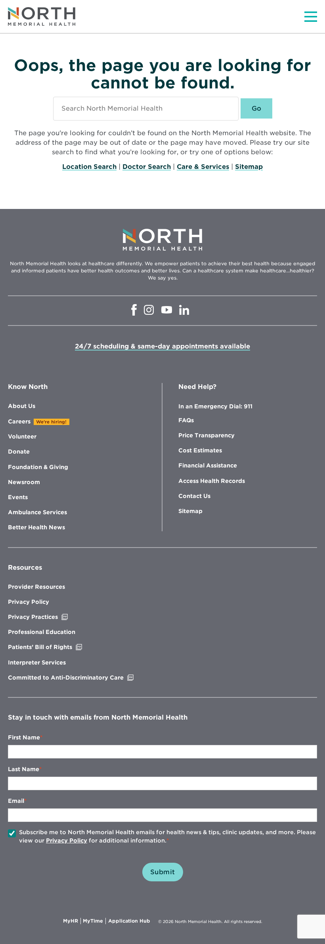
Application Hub (129, 921)
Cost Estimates (200, 450)
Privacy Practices (49, 616)
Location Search (89, 166)
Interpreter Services (37, 662)
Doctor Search (146, 166)
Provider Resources (36, 587)
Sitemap (249, 166)
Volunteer (22, 436)
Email (16, 801)
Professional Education (41, 632)
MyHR (72, 921)
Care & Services (203, 166)
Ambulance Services (37, 512)
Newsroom (24, 482)
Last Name (23, 769)
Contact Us (194, 496)
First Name (24, 737)
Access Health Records (211, 481)
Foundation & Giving (38, 467)
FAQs (186, 420)
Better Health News (36, 527)
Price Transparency (206, 435)
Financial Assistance (207, 465)
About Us (21, 406)
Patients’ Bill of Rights (56, 647)
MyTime (94, 921)
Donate (19, 451)
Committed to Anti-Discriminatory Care (82, 677)
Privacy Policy (28, 602)
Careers (19, 421)
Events (18, 497)
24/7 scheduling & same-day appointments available (162, 346)
